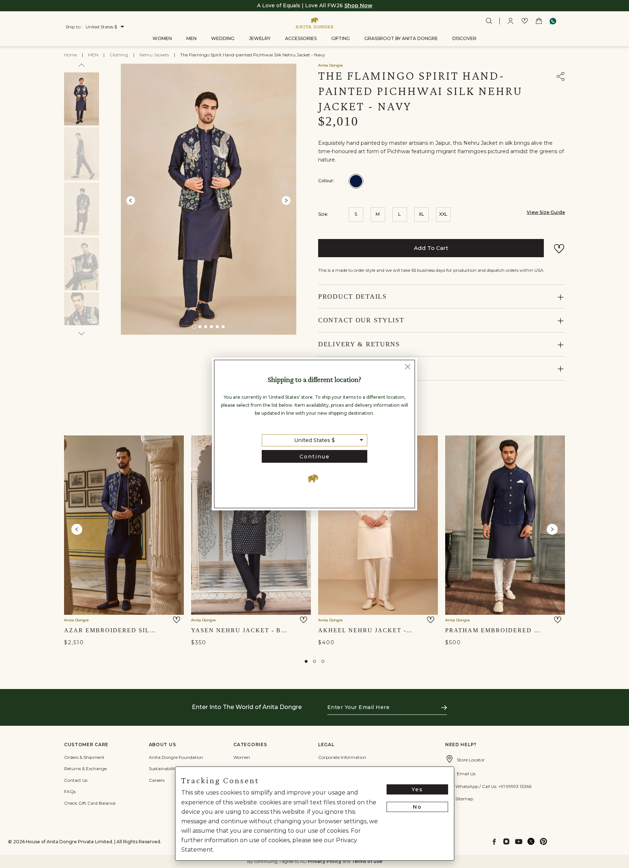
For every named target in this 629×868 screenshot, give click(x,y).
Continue (315, 456)
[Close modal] (407, 368)
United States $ (314, 440)
